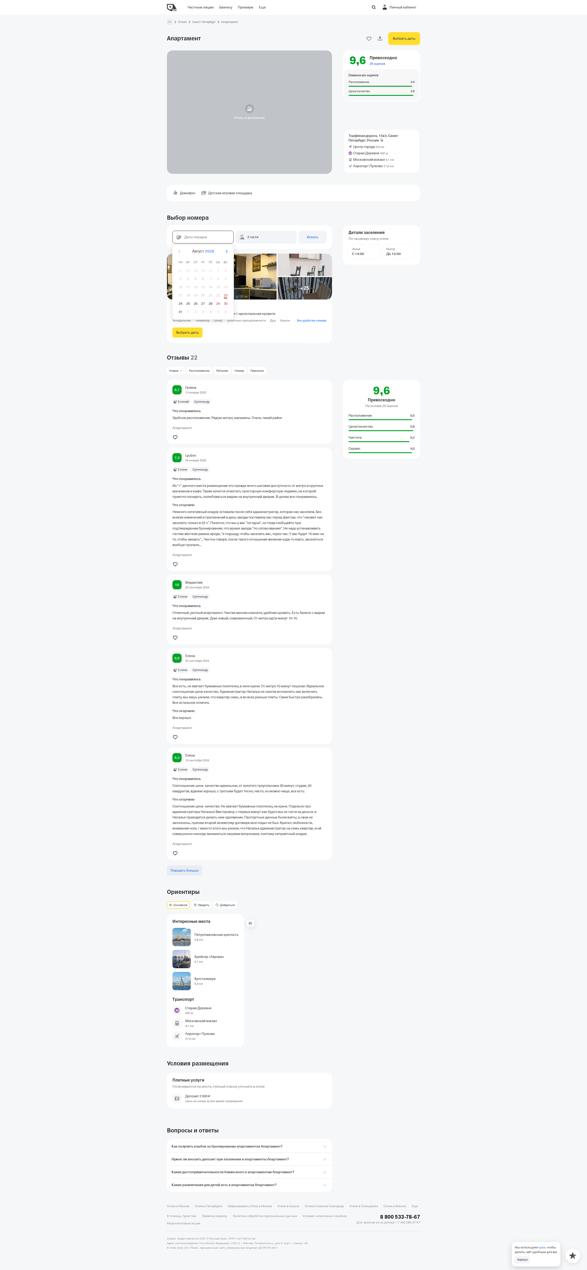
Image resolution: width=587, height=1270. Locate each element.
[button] (169, 22)
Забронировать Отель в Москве (250, 1206)
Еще (415, 1206)
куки (542, 1247)
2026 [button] (209, 251)
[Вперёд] (226, 251)
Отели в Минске (394, 1206)
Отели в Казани (288, 1206)
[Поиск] (374, 7)
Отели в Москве (178, 1206)
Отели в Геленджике (363, 1206)
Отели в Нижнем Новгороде (324, 1206)
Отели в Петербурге (208, 1206)
